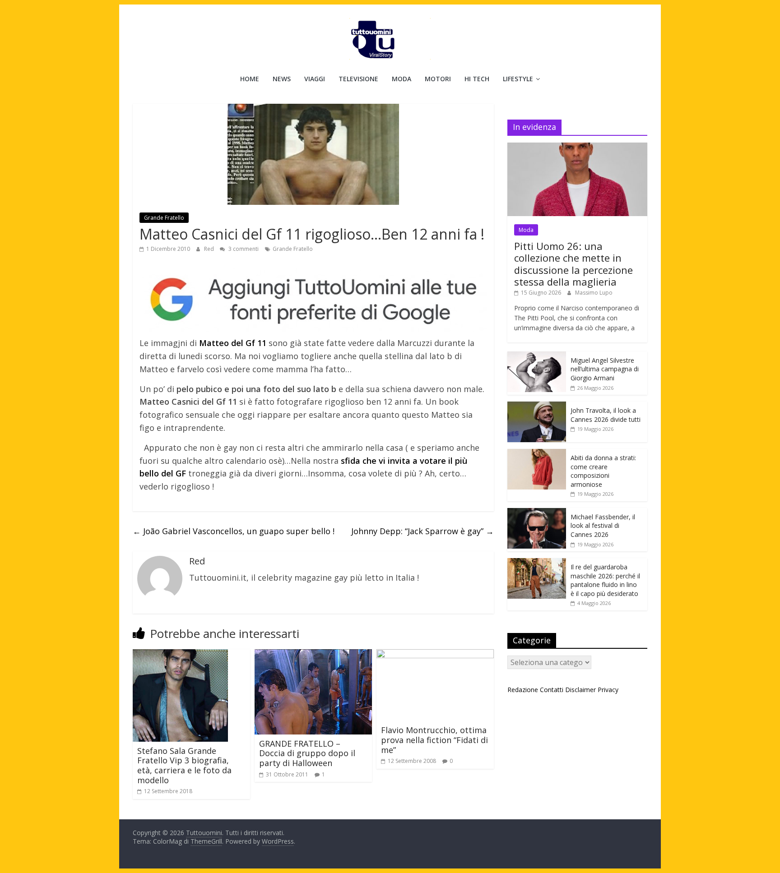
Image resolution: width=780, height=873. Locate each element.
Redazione (522, 689)
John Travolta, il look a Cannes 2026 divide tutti (606, 415)
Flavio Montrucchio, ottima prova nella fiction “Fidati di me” (434, 740)
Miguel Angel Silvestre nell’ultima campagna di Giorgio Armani (605, 369)
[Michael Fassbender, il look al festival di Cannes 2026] (536, 512)
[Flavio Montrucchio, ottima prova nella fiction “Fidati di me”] (435, 655)
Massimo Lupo (594, 292)
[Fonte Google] (313, 300)
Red (209, 249)
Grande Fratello (164, 218)
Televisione (358, 78)
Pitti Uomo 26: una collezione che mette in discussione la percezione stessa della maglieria (573, 263)
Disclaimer (580, 689)
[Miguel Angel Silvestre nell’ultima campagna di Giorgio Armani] (536, 356)
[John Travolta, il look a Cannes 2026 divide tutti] (536, 406)
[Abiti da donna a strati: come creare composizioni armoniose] (536, 453)
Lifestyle (518, 78)
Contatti (551, 689)
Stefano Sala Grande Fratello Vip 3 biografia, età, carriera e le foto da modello (184, 765)
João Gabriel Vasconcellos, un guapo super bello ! (233, 531)
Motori (438, 78)
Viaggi (314, 78)
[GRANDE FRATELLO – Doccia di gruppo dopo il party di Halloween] (313, 655)
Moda (401, 78)
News (282, 78)
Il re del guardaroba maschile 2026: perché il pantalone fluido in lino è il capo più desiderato (605, 580)
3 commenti (243, 249)
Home (249, 78)
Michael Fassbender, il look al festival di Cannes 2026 (603, 526)
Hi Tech (476, 78)
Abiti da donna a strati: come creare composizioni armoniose (603, 471)
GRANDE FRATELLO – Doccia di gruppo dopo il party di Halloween (307, 753)
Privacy (608, 689)
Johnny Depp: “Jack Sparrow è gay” (422, 531)
